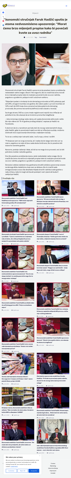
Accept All (34, 470)
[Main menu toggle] (66, 6)
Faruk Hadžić (42, 37)
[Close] (40, 456)
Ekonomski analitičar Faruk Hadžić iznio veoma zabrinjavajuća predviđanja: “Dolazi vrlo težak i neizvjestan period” (17, 346)
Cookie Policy (14, 466)
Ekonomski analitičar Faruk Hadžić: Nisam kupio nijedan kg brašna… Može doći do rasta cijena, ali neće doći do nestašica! (52, 413)
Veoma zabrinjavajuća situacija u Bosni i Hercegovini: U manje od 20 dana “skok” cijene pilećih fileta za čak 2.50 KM (17, 379)
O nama (53, 463)
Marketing (53, 466)
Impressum (53, 470)
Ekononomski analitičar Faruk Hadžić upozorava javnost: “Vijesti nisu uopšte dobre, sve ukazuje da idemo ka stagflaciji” (53, 340)
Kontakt (53, 473)
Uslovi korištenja (53, 468)
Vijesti (35, 13)
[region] (22, 464)
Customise (11, 470)
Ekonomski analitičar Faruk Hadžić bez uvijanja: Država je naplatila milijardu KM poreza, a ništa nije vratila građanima (52, 311)
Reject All (22, 470)
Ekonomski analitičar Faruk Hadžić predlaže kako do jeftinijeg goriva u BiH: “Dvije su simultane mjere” (18, 305)
